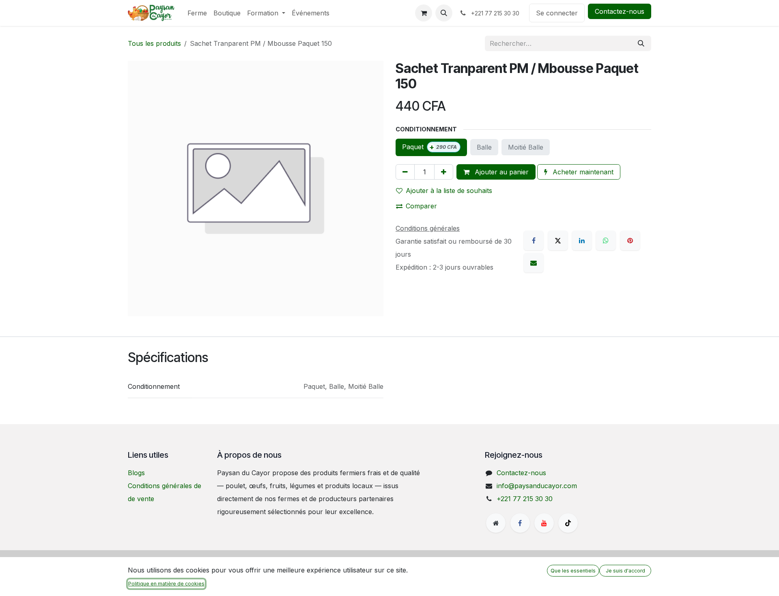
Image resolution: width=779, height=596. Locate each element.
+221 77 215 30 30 (525, 499)
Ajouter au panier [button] (501, 172)
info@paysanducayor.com (537, 486)
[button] (443, 12)
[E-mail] (533, 262)
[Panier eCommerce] (423, 12)
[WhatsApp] (605, 240)
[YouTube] (544, 523)
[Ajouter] (443, 172)
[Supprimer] (405, 172)
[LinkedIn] (582, 240)
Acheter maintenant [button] (582, 172)
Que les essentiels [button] (573, 571)
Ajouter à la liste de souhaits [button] (449, 191)
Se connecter (557, 13)
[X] (558, 240)
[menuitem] (197, 13)
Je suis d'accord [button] (625, 571)
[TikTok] (568, 523)
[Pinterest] (630, 240)
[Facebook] (533, 240)
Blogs (136, 473)
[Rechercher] (641, 43)
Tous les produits (154, 43)
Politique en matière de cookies (166, 584)
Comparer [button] (421, 206)
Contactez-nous (619, 11)
